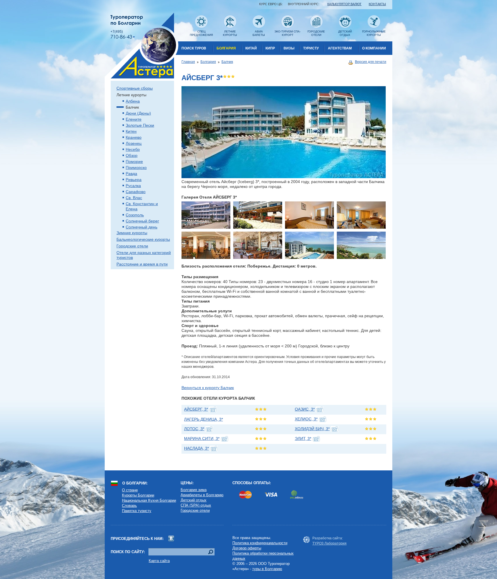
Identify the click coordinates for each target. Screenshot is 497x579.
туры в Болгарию (267, 569)
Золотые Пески (140, 125)
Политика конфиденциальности (259, 543)
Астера (141, 45)
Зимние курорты (131, 232)
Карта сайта (159, 561)
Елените (134, 119)
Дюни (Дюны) (138, 113)
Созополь (135, 215)
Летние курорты (131, 95)
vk (171, 538)
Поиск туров (193, 48)
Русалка (133, 185)
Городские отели (132, 246)
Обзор (131, 155)
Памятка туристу (136, 511)
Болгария (226, 48)
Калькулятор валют (344, 4)
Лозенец (134, 143)
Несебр (133, 149)
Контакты (377, 4)
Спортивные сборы (134, 88)
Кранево (134, 137)
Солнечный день (141, 227)
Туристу (311, 48)
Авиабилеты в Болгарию (202, 495)
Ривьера (134, 179)
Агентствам (340, 48)
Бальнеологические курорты (143, 239)
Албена (133, 101)
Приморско (136, 167)
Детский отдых (194, 500)
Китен (131, 131)
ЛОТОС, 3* (194, 428)
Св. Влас (134, 197)
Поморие (134, 161)
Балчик (227, 62)
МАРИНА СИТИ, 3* (201, 438)
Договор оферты (246, 548)
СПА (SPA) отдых (196, 505)
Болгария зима (194, 490)
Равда (131, 173)
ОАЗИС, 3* (305, 409)
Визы (289, 48)
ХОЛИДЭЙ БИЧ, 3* (312, 428)
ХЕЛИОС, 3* (306, 419)
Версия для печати (370, 62)
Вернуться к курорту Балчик (207, 387)
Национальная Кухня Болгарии (149, 500)
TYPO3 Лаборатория (329, 543)
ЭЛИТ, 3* (303, 438)
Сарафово (136, 191)
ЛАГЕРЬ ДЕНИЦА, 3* (203, 419)
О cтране (130, 490)
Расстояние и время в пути (142, 264)
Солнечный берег (142, 221)
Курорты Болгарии (138, 495)
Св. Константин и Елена (142, 206)
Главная (188, 62)
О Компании (374, 48)
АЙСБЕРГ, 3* (196, 409)
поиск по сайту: (128, 552)
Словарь (129, 505)
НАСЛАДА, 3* (196, 448)
